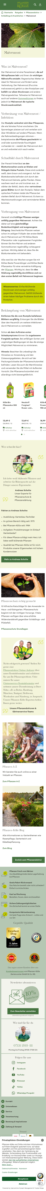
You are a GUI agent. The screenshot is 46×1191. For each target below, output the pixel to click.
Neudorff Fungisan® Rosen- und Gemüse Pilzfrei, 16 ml (28, 405)
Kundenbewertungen (15, 971)
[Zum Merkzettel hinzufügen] (16, 384)
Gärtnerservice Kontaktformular (18, 683)
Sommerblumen (25, 98)
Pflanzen (9, 269)
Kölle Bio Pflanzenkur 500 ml (10, 405)
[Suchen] (35, 4)
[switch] (40, 1183)
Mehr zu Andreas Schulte (16, 559)
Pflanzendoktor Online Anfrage (18, 670)
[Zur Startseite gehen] (23, 4)
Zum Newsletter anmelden (23, 1011)
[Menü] (4, 5)
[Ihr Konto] (39, 4)
